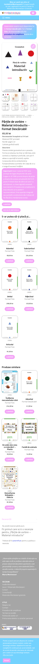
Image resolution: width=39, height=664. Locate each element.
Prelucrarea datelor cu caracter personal (17, 618)
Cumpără (6, 204)
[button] (33, 46)
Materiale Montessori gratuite (13, 595)
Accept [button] (6, 660)
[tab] (19, 530)
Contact (5, 607)
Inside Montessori (9, 584)
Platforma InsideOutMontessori (13, 115)
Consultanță (7, 592)
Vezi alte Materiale (11, 210)
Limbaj (29, 115)
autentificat (16, 540)
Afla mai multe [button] (8, 655)
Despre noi (6, 605)
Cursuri (5, 589)
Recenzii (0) (6, 519)
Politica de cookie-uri (10, 615)
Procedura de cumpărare (11, 610)
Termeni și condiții (9, 613)
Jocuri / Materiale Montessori (13, 587)
